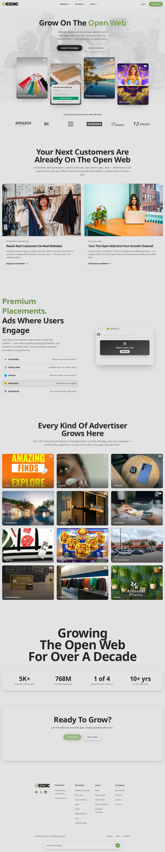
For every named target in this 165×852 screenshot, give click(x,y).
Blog (97, 790)
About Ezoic (120, 790)
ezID (77, 818)
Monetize (79, 4)
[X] (41, 792)
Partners (118, 795)
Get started (156, 4)
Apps (77, 804)
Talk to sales (92, 737)
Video (77, 809)
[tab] (40, 359)
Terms (118, 836)
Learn (92, 4)
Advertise (64, 4)
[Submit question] (117, 845)
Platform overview (82, 790)
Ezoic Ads (79, 795)
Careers (118, 799)
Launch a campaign (69, 48)
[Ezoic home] (10, 4)
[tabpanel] (125, 345)
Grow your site (61, 798)
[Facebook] (36, 792)
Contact (118, 804)
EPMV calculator (101, 804)
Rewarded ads (81, 813)
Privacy (109, 836)
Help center (100, 799)
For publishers (81, 799)
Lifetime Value (81, 823)
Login (143, 4)
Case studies (100, 795)
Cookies (127, 836)
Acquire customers (96, 48)
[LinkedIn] (45, 792)
